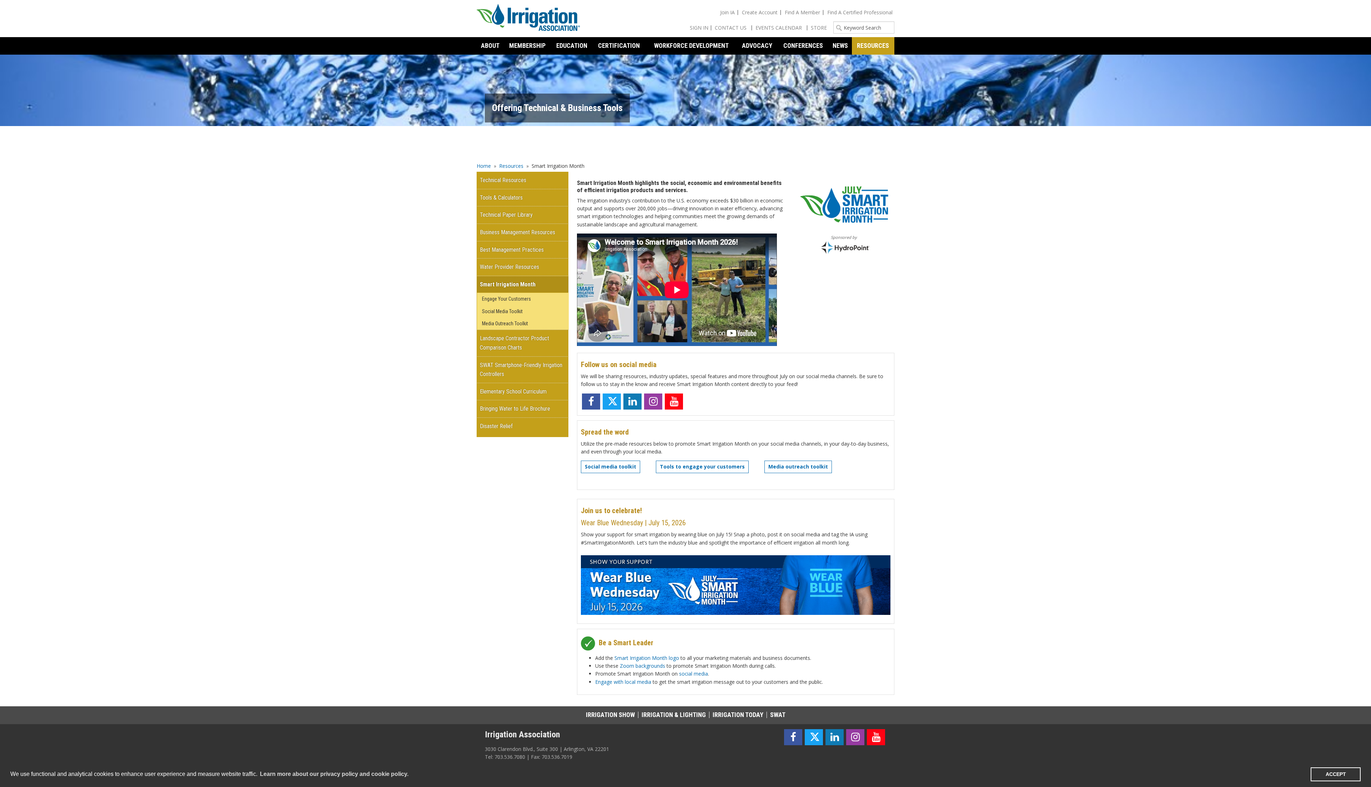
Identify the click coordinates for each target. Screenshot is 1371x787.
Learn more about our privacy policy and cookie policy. (334, 774)
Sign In (699, 27)
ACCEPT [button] (1336, 774)
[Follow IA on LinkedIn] (632, 402)
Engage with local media (623, 681)
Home (484, 165)
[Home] (528, 19)
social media (693, 673)
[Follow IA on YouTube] (674, 402)
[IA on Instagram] (653, 402)
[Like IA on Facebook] (591, 402)
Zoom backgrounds (642, 665)
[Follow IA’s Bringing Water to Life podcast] (695, 402)
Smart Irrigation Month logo (646, 658)
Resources (511, 165)
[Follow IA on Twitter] (612, 402)
